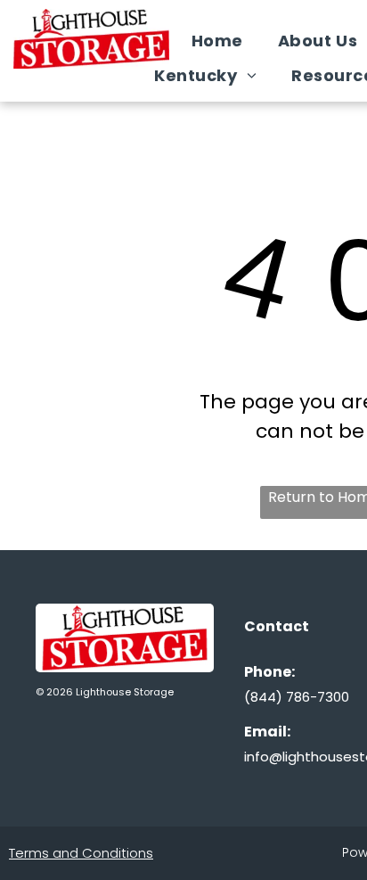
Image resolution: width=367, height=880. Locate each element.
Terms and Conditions (81, 852)
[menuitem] (224, 40)
